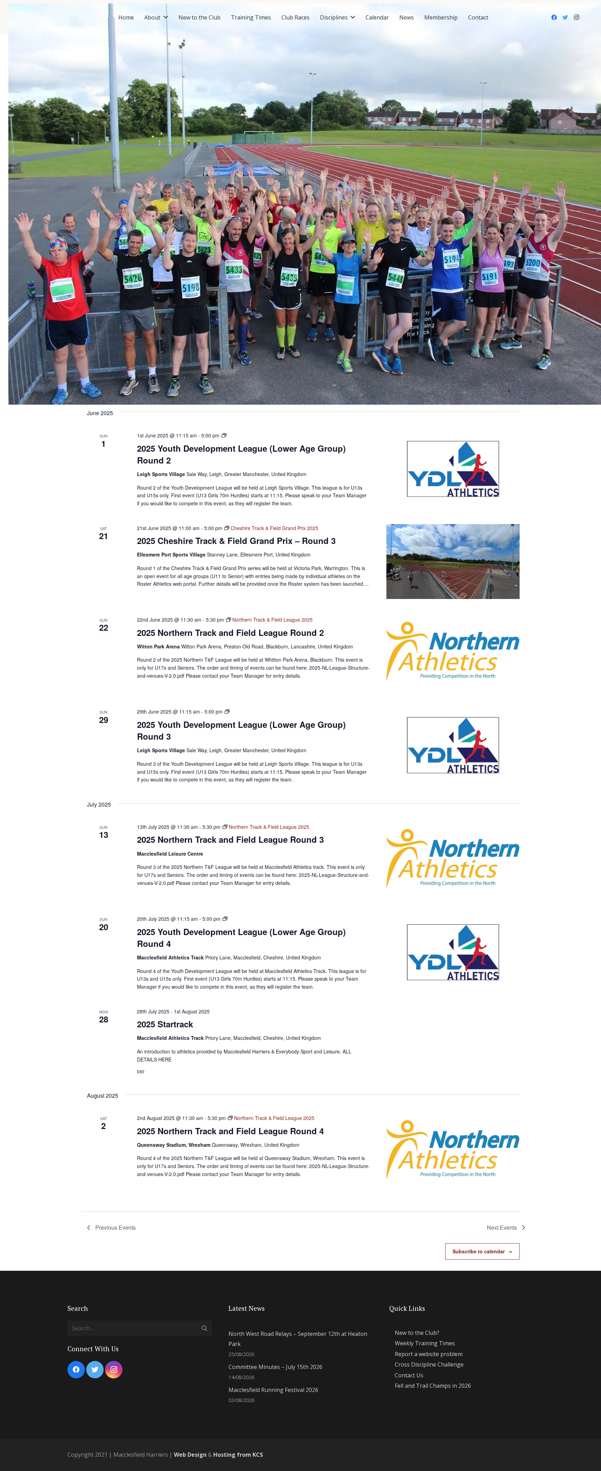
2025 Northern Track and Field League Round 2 (230, 632)
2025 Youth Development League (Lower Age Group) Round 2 (241, 454)
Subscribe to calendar (478, 1251)
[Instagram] (576, 17)
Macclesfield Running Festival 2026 (273, 1390)
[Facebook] (554, 17)
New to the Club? (417, 1333)
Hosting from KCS (238, 1454)
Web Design (190, 1454)
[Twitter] (565, 17)
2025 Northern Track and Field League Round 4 (230, 1131)
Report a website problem (429, 1354)
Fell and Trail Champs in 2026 (433, 1386)
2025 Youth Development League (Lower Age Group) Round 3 (241, 730)
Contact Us (409, 1375)
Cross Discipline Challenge (429, 1364)
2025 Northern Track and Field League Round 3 (230, 839)
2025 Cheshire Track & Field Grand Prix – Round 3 (236, 540)
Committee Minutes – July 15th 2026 (275, 1367)
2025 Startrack (165, 1024)
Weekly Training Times (425, 1343)
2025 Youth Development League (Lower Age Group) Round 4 (241, 937)
